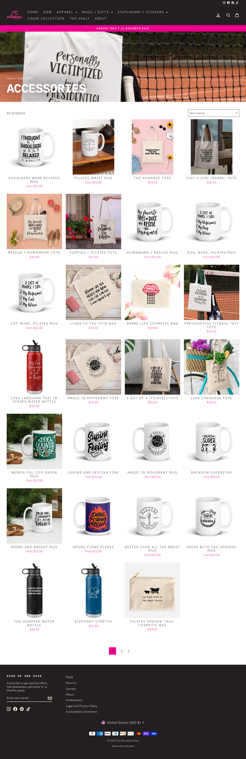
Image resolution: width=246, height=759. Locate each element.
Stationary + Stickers (142, 12)
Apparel (66, 12)
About (101, 18)
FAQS (69, 677)
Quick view (34, 171)
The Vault (80, 18)
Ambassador (74, 700)
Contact (71, 689)
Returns (71, 683)
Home (33, 12)
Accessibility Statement (81, 712)
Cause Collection (46, 18)
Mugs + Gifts (96, 12)
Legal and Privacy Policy (81, 706)
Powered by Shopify (123, 746)
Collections (24, 78)
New (48, 12)
